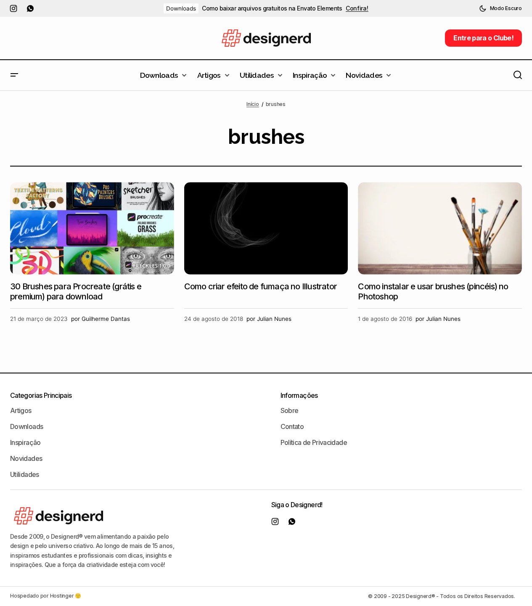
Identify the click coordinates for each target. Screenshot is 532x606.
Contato (292, 426)
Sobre (290, 410)
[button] (500, 8)
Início (252, 104)
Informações (299, 395)
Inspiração (25, 442)
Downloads (181, 8)
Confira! (357, 8)
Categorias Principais (41, 395)
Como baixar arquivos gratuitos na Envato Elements (272, 8)
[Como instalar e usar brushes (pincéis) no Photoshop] (440, 228)
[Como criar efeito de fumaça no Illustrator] (266, 228)
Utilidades (24, 474)
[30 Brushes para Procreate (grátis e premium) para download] (92, 228)
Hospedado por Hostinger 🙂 (45, 596)
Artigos (21, 410)
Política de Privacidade (314, 442)
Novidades (26, 458)
